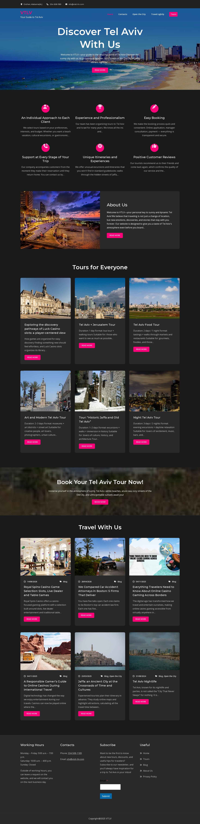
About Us (117, 204)
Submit (106, 796)
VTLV (26, 12)
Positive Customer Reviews (154, 157)
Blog (65, 581)
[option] (100, 49)
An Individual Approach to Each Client (45, 120)
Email (104, 780)
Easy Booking (154, 118)
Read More (100, 70)
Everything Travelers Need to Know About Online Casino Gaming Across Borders (153, 591)
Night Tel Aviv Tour (146, 417)
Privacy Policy (150, 776)
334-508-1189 (55, 4)
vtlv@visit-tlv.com (76, 4)
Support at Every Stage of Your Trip (45, 159)
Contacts (122, 14)
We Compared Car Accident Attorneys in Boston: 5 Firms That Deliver (98, 591)
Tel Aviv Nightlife (145, 681)
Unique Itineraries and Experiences (100, 159)
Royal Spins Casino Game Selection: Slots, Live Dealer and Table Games (43, 591)
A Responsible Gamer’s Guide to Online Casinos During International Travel (45, 685)
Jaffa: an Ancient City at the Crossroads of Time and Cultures (98, 685)
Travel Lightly (157, 14)
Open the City (139, 14)
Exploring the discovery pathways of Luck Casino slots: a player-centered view (45, 328)
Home (110, 14)
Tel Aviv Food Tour (146, 324)
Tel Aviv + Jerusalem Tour (97, 324)
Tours (173, 14)
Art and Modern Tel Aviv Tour (45, 417)
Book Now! (100, 502)
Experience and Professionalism (100, 118)
